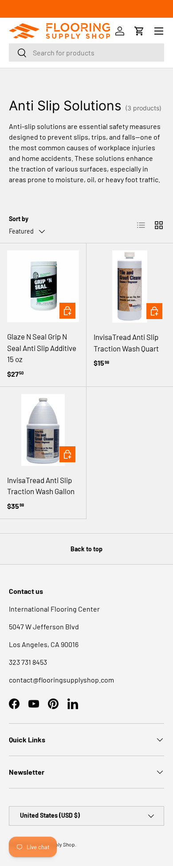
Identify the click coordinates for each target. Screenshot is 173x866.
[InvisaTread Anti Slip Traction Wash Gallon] (43, 430)
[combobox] (86, 52)
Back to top (86, 549)
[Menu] (159, 31)
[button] (139, 31)
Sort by (18, 218)
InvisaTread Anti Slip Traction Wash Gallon (41, 486)
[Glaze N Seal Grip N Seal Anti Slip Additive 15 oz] (43, 286)
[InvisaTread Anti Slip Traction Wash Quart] (130, 286)
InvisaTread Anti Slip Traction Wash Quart (126, 342)
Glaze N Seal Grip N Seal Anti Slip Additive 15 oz (41, 347)
